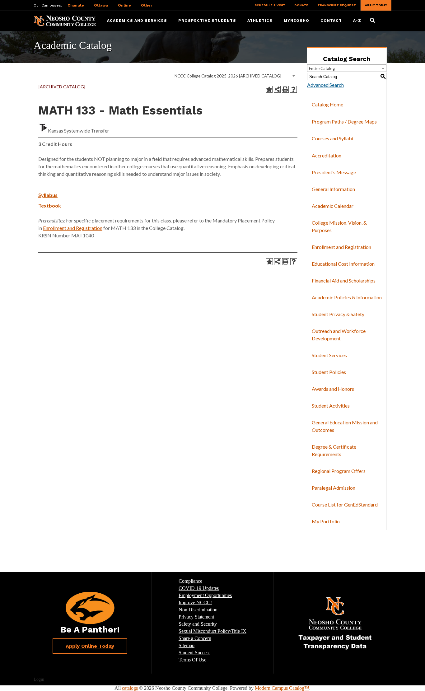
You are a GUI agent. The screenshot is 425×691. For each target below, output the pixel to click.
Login (39, 679)
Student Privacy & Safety (338, 314)
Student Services (329, 355)
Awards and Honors (333, 389)
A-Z (357, 20)
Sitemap (186, 645)
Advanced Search (325, 85)
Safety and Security (198, 624)
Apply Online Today (90, 646)
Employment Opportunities (205, 595)
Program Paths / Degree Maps (344, 121)
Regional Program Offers (339, 471)
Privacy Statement (196, 616)
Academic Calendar (332, 206)
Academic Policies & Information (347, 297)
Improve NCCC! (195, 602)
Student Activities (331, 406)
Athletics (260, 20)
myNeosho (296, 20)
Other (146, 5)
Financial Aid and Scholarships (344, 280)
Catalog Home (327, 104)
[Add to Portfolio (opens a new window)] (269, 89)
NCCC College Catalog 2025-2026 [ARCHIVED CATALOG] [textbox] (228, 75)
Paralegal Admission (333, 488)
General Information (333, 189)
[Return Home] (65, 20)
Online (124, 5)
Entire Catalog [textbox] (322, 68)
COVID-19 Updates (199, 588)
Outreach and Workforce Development (339, 334)
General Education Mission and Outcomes (345, 426)
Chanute (76, 5)
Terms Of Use (192, 659)
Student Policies (329, 372)
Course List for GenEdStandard (345, 504)
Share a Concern (195, 638)
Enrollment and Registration (72, 228)
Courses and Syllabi (332, 138)
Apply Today (376, 5)
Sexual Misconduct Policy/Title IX (212, 631)
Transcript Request (336, 5)
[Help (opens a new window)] (293, 89)
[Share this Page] (277, 89)
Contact (331, 20)
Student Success (194, 652)
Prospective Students (207, 20)
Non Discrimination (198, 609)
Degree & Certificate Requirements (334, 450)
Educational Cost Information (343, 264)
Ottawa (101, 5)
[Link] (335, 623)
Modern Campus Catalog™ (282, 688)
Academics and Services (137, 20)
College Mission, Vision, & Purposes (339, 226)
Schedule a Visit (270, 5)
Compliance (190, 581)
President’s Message (334, 172)
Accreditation (326, 155)
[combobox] (235, 75)
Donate (301, 5)
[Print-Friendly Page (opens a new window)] (285, 89)
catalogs (130, 688)
